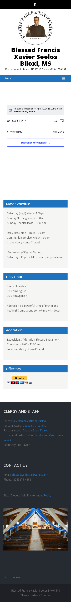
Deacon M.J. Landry (34, 426)
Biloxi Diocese (12, 577)
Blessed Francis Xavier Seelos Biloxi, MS (35, 57)
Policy (47, 495)
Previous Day (15, 131)
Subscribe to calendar (34, 142)
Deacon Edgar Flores (35, 430)
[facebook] (35, 5)
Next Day (57, 131)
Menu (8, 78)
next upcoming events (24, 111)
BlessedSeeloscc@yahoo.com (29, 475)
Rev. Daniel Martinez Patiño (29, 421)
